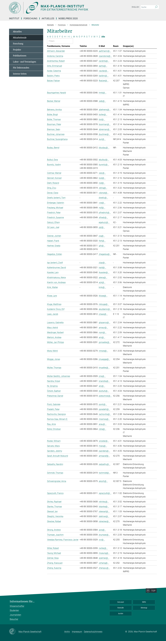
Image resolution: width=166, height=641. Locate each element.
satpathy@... (104, 464)
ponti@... (103, 404)
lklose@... (103, 296)
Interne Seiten (20, 74)
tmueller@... (104, 367)
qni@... (102, 386)
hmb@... (102, 92)
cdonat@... (104, 193)
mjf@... (102, 207)
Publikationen (19, 55)
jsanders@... (104, 451)
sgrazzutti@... (105, 493)
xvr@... (102, 539)
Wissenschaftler (17, 606)
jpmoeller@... (105, 342)
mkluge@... (104, 304)
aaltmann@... (105, 51)
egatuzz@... (104, 222)
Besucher (14, 619)
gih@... (102, 245)
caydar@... (104, 71)
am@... (102, 337)
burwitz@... (104, 164)
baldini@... (104, 75)
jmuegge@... (104, 359)
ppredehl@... (104, 409)
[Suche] (156, 7)
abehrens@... (105, 109)
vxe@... (102, 203)
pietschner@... (105, 396)
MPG (144, 602)
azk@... (102, 282)
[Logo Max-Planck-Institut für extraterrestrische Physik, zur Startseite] (57, 8)
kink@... (102, 287)
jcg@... (102, 236)
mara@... (103, 446)
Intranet (120, 602)
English (135, 7)
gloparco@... (104, 322)
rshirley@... (104, 501)
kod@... (102, 178)
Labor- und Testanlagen (24, 62)
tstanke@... (104, 506)
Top (153, 590)
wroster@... (104, 441)
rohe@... (102, 429)
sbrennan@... (105, 129)
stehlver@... (104, 516)
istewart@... (104, 511)
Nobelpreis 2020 (68, 18)
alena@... (103, 277)
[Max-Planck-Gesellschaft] (14, 631)
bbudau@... (104, 147)
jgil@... (102, 227)
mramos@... (104, 419)
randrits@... (104, 61)
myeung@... (104, 553)
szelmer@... (104, 558)
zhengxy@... (104, 568)
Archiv (120, 613)
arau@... (102, 424)
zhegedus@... (105, 254)
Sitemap (144, 608)
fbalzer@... (104, 80)
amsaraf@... (104, 456)
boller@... (103, 114)
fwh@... (102, 241)
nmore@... (103, 351)
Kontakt (120, 608)
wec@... (102, 173)
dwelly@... (103, 197)
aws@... (102, 530)
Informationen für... (22, 601)
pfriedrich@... (105, 212)
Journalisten (15, 615)
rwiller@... (103, 548)
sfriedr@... (103, 217)
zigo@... (102, 262)
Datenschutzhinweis (93, 631)
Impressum (77, 631)
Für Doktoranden (21, 67)
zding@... (103, 188)
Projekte (17, 50)
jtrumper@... (104, 535)
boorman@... (105, 124)
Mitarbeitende (19, 37)
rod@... (102, 183)
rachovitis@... (105, 414)
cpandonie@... (105, 56)
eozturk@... (104, 391)
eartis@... (103, 66)
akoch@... (103, 481)
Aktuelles (17, 31)
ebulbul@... (104, 159)
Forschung (18, 43)
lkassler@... (104, 272)
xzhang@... (104, 563)
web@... (102, 101)
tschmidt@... (104, 473)
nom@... (102, 332)
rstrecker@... (104, 521)
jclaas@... (103, 314)
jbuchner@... (104, 134)
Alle (103, 36)
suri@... (102, 139)
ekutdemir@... (105, 309)
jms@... (102, 376)
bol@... (102, 119)
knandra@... (104, 381)
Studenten (14, 610)
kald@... (102, 267)
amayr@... (103, 327)
